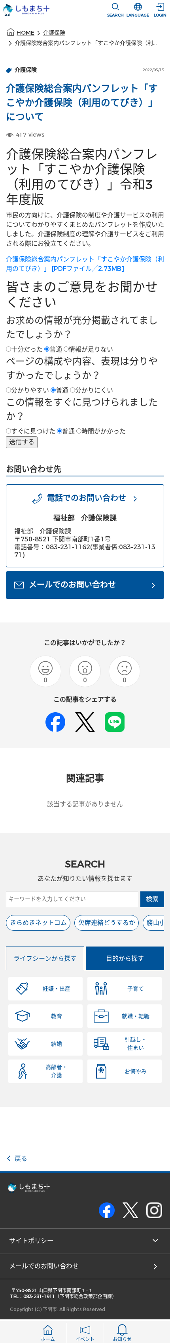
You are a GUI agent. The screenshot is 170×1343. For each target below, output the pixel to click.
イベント (85, 1339)
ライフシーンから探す (45, 958)
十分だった (27, 349)
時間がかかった (103, 431)
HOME (25, 33)
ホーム (48, 1339)
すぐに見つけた (33, 431)
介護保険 (54, 33)
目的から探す (125, 958)
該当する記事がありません (85, 804)
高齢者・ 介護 (56, 1071)
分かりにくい (94, 390)
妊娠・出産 (56, 989)
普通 (55, 349)
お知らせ (122, 1339)
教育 (56, 1016)
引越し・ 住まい (136, 1044)
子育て (135, 989)
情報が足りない (91, 349)
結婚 (56, 1044)
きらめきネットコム (38, 923)
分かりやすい (30, 390)
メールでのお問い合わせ (44, 1266)
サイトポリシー (31, 1241)
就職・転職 (135, 1016)
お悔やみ (136, 1071)
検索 (152, 899)
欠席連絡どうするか (106, 923)
